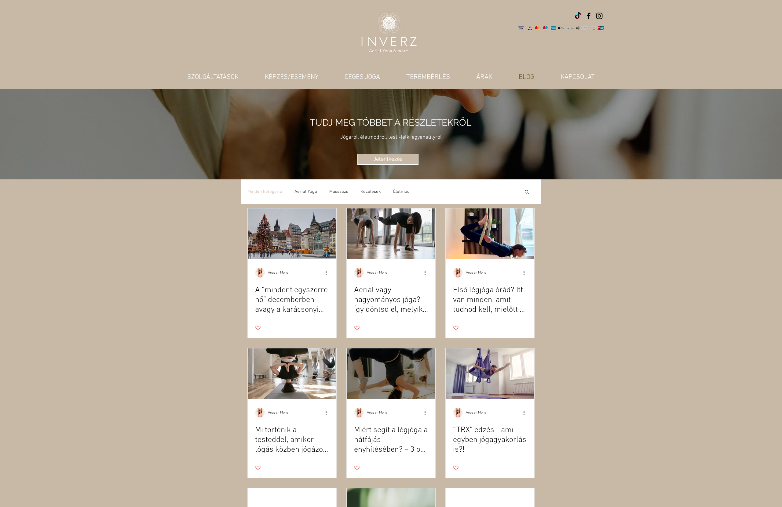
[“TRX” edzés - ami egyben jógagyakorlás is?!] (490, 373)
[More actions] (328, 272)
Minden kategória (264, 191)
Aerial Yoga (305, 191)
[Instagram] (599, 16)
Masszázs (338, 191)
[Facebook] (588, 16)
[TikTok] (578, 16)
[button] (527, 192)
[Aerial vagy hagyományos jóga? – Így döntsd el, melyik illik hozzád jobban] (391, 233)
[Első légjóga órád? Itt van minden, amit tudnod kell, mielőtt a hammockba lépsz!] (490, 233)
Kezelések (370, 191)
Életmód (401, 191)
